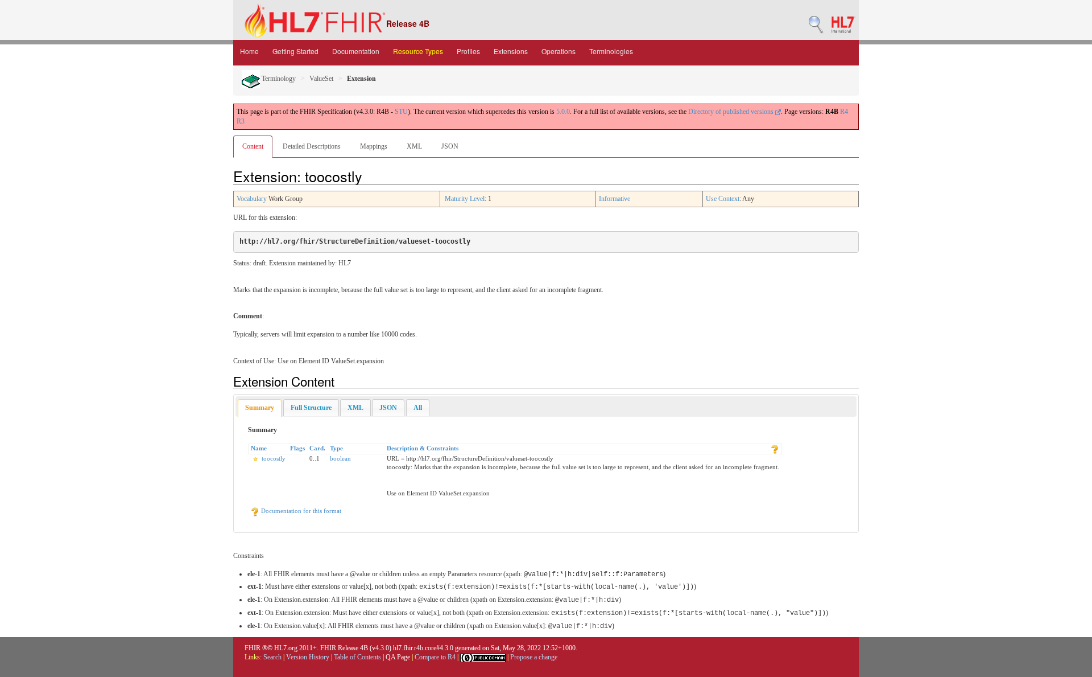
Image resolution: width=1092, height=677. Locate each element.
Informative (614, 199)
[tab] (260, 408)
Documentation (355, 51)
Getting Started (295, 51)
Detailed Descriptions (312, 146)
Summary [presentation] (259, 408)
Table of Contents (357, 657)
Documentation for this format (300, 510)
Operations (558, 51)
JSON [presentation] (388, 408)
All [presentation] (417, 408)
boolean (340, 458)
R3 (241, 121)
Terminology (278, 79)
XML (414, 146)
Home (249, 51)
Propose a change (533, 657)
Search (272, 657)
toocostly (274, 458)
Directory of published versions (731, 112)
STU (401, 112)
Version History (307, 657)
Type (336, 448)
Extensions (511, 51)
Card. (317, 448)
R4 (844, 112)
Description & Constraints (422, 448)
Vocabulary (252, 199)
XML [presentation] (355, 408)
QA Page (398, 657)
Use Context (722, 199)
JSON (449, 146)
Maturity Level (465, 199)
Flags (297, 448)
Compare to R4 (435, 657)
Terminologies (611, 51)
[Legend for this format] (774, 448)
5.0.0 (563, 112)
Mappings (373, 146)
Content (252, 146)
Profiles (468, 51)
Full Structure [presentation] (311, 408)
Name (259, 448)
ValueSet (321, 79)
